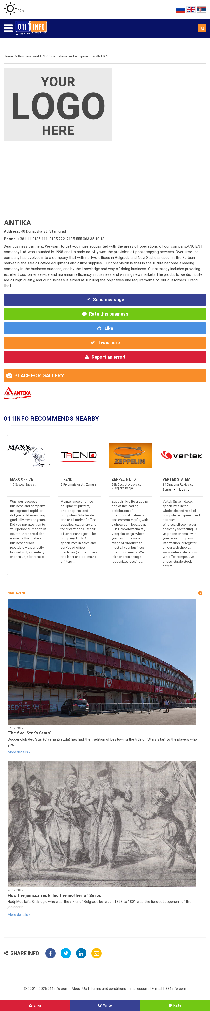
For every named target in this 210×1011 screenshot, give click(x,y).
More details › (19, 752)
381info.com (175, 989)
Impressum (139, 989)
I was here (109, 342)
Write (107, 1005)
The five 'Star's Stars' (29, 732)
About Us (79, 989)
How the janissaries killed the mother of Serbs (54, 895)
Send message (108, 299)
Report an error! (108, 357)
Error (37, 1005)
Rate (177, 1005)
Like (108, 328)
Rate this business (108, 314)
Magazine (17, 593)
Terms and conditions (108, 989)
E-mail (157, 989)
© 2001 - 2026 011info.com (46, 989)
